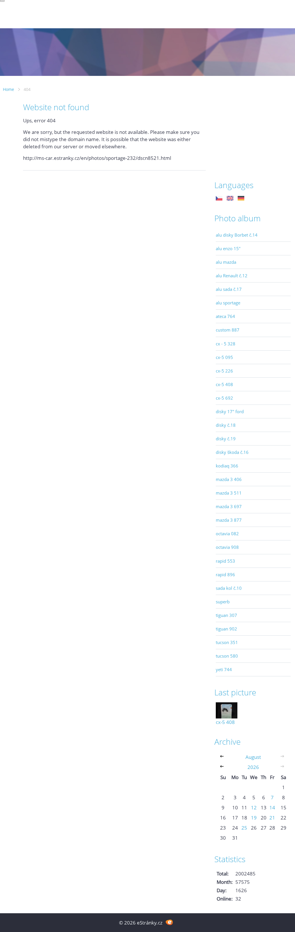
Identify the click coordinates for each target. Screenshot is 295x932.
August (253, 757)
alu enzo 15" (228, 248)
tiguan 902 (226, 629)
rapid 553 (225, 561)
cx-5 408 (224, 384)
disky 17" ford (230, 411)
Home (8, 89)
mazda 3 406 (229, 479)
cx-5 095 (224, 357)
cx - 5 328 (225, 344)
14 (272, 807)
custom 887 (227, 330)
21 (272, 817)
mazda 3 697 (229, 506)
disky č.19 (226, 438)
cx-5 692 (224, 398)
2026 (253, 767)
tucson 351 (227, 642)
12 (254, 807)
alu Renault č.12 (231, 275)
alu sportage (228, 303)
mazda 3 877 (229, 520)
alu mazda (226, 262)
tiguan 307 (226, 615)
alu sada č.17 (229, 289)
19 (254, 817)
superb (223, 602)
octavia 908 (227, 547)
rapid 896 (225, 574)
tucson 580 (227, 656)
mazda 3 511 (229, 493)
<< (223, 757)
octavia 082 (227, 533)
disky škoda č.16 (232, 452)
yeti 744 (224, 669)
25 (244, 827)
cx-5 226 (224, 371)
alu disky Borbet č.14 (237, 235)
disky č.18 (226, 425)
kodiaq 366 (227, 466)
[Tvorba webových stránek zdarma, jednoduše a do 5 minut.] (169, 922)
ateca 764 (225, 316)
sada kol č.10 (229, 588)
